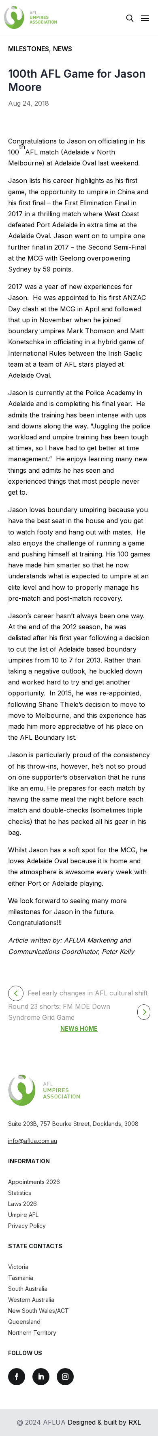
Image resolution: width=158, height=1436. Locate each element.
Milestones (28, 49)
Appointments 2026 (34, 1181)
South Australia (27, 1288)
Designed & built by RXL (104, 1422)
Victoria (18, 1266)
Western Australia (31, 1299)
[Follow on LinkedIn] (40, 1376)
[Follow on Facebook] (16, 1376)
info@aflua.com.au (32, 1140)
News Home (79, 1028)
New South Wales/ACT (38, 1310)
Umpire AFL (23, 1214)
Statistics (19, 1192)
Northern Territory (32, 1332)
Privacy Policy (27, 1225)
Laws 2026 (22, 1203)
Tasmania (20, 1277)
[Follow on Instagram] (65, 1376)
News (62, 49)
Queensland (24, 1321)
